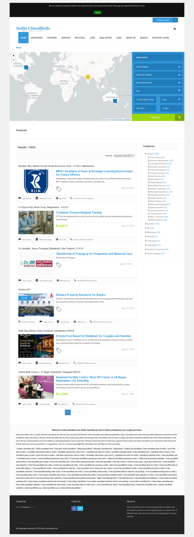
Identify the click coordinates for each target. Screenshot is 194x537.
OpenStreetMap (117, 120)
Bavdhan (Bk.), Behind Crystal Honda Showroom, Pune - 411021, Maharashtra (56, 166)
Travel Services (158, 213)
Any (137, 91)
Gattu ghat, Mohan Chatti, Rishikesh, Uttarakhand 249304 (46, 330)
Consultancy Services (161, 163)
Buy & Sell (80, 38)
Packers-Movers (158, 198)
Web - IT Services (159, 217)
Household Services (160, 185)
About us (130, 38)
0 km (165, 99)
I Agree (97, 12)
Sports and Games (159, 210)
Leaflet (106, 120)
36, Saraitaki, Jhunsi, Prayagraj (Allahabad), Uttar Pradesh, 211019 (50, 248)
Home (23, 38)
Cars (119, 38)
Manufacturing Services (161, 192)
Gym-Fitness (157, 179)
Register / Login (160, 38)
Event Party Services (159, 170)
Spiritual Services (158, 207)
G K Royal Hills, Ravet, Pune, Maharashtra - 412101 (43, 207)
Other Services (158, 220)
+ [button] (13, 55)
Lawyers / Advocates (160, 188)
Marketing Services (159, 195)
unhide (32, 507)
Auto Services (157, 157)
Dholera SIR (24, 289)
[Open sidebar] (174, 28)
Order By (108, 156)
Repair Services (157, 201)
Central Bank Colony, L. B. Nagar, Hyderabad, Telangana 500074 (49, 372)
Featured (52, 38)
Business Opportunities (161, 160)
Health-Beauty (158, 182)
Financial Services (159, 173)
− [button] (13, 60)
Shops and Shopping (160, 204)
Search (144, 38)
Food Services (157, 176)
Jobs (92, 38)
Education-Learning (160, 167)
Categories (37, 38)
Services (65, 38)
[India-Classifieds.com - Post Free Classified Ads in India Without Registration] (33, 28)
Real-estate (106, 38)
